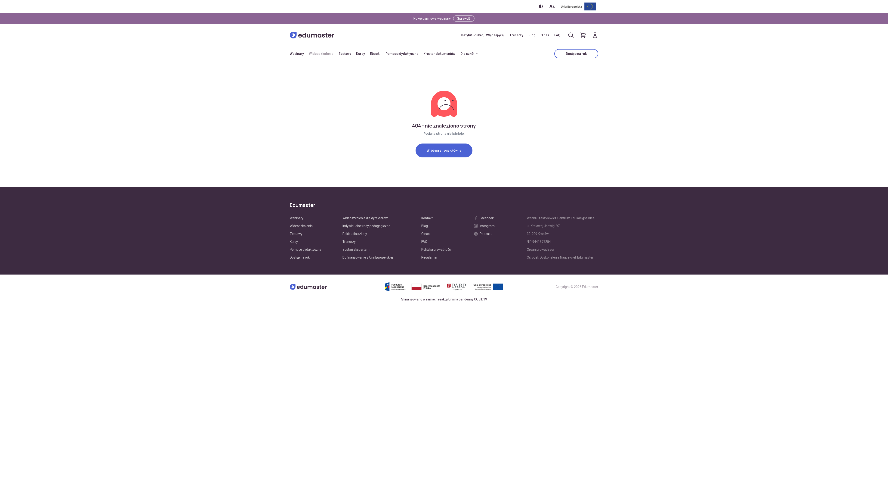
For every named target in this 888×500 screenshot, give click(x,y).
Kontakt (427, 218)
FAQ (557, 35)
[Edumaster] (312, 35)
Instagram (487, 226)
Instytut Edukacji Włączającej (483, 35)
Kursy (360, 54)
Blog (532, 35)
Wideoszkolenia (321, 54)
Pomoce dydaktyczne (401, 54)
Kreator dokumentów (439, 54)
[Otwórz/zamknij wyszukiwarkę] (571, 35)
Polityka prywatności (436, 249)
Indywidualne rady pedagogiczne (366, 226)
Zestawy (345, 54)
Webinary (297, 54)
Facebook (487, 218)
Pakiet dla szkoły (354, 234)
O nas (545, 35)
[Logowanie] (595, 35)
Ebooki (375, 54)
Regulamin (429, 257)
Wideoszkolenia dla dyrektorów (365, 218)
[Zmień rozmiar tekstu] (552, 6)
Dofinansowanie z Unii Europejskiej (367, 257)
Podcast (486, 234)
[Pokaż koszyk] (583, 35)
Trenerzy (516, 35)
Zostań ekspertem (356, 249)
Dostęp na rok (576, 54)
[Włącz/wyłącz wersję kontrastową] (541, 6)
